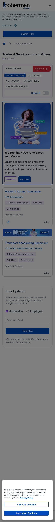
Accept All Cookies (26, 513)
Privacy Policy (26, 498)
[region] (27, 500)
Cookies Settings (26, 504)
